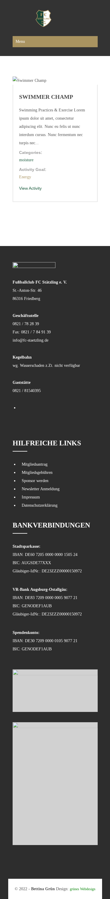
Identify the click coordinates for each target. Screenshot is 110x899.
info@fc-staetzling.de (30, 340)
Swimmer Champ (46, 97)
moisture (26, 160)
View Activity (30, 188)
